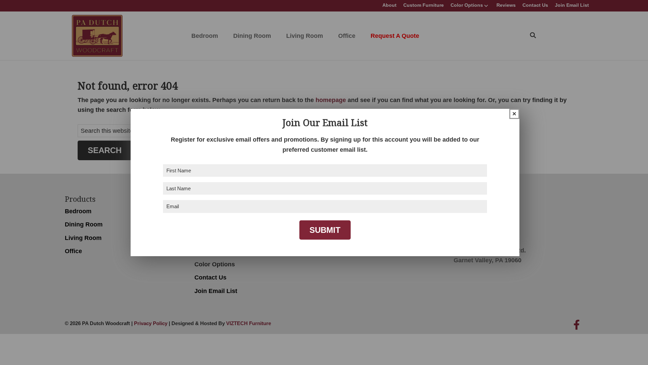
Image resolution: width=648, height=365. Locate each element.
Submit (325, 230)
